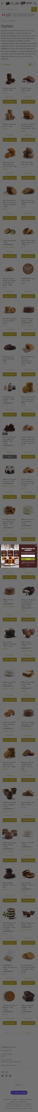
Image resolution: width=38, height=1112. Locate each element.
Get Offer (28, 559)
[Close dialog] (36, 545)
